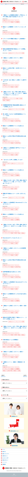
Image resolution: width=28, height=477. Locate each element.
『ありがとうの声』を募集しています (13, 159)
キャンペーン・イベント (13, 20)
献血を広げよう (5, 460)
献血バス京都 (19, 98)
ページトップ (14, 475)
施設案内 (4, 464)
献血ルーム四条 (14, 44)
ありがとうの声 (6, 163)
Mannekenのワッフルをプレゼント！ (12, 238)
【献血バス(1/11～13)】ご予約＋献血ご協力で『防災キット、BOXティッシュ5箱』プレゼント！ (15, 328)
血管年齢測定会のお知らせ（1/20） (12, 271)
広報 (23, 53)
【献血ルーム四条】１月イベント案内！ (13, 351)
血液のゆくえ (5, 455)
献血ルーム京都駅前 (15, 22)
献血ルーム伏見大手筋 (15, 75)
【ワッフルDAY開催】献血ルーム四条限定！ (14, 38)
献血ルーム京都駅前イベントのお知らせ (13, 125)
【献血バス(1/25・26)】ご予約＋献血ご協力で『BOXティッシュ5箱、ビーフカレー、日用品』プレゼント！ (15, 182)
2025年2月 (25, 376)
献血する (4, 451)
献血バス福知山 (6, 100)
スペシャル (5, 462)
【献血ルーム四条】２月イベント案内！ (13, 58)
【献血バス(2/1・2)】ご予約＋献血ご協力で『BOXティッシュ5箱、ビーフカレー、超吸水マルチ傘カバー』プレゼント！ (15, 93)
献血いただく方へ (6, 453)
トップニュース (6, 22)
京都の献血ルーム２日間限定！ (11, 339)
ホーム (2, 4)
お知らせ (5, 20)
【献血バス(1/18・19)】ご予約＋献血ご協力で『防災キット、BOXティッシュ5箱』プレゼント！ (15, 226)
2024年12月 (3, 376)
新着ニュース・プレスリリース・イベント (12, 4)
